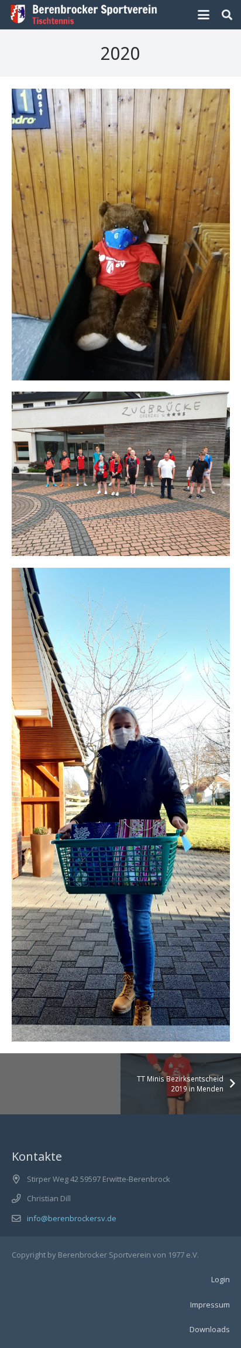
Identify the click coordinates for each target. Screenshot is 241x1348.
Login (220, 1279)
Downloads (210, 1329)
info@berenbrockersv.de (71, 1218)
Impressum (210, 1304)
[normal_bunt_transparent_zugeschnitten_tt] (84, 14)
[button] (204, 15)
